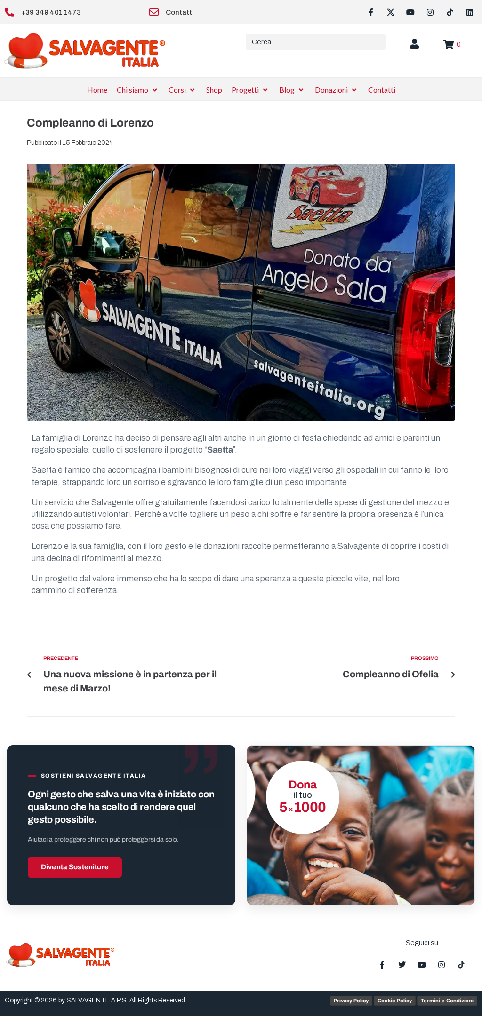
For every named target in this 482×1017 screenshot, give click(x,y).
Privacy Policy (351, 1000)
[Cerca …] (316, 42)
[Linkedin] (469, 12)
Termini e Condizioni (447, 1000)
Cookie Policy (395, 1000)
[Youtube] (410, 12)
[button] (138, 89)
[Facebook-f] (370, 12)
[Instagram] (430, 12)
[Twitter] (402, 964)
